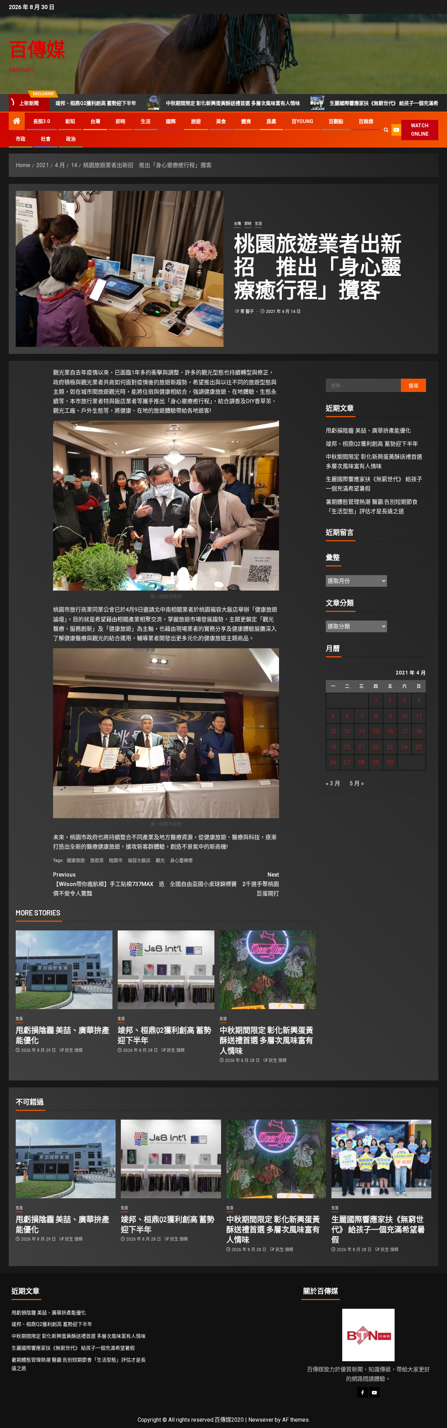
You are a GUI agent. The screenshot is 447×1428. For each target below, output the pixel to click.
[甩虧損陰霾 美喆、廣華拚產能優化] (64, 969)
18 (419, 731)
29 (376, 762)
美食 (221, 121)
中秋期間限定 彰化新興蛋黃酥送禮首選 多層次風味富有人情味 (175, 103)
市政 (20, 139)
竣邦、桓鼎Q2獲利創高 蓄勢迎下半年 (372, 444)
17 (404, 731)
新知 (70, 121)
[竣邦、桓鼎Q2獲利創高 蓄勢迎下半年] (166, 969)
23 (390, 747)
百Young (302, 121)
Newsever (260, 1419)
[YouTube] (374, 1392)
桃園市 (116, 860)
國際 (171, 121)
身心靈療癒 (181, 860)
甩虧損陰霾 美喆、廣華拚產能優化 (368, 430)
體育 (246, 121)
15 (376, 731)
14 (361, 731)
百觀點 (336, 121)
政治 (71, 139)
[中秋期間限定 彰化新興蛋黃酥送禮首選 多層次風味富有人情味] (268, 969)
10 (404, 716)
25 (419, 747)
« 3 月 (333, 783)
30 (390, 762)
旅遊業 (97, 860)
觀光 (160, 860)
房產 (271, 121)
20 (347, 747)
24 (404, 747)
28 (361, 762)
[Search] (386, 130)
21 (361, 747)
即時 (120, 121)
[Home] (17, 122)
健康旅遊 (76, 860)
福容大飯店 (139, 860)
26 (333, 762)
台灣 (95, 121)
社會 (46, 139)
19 (333, 747)
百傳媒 (37, 49)
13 (347, 731)
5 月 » (357, 783)
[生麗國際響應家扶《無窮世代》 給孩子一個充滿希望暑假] (381, 1159)
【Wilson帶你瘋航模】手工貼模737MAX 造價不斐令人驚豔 (108, 884)
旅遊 (196, 121)
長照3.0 (41, 121)
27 (347, 762)
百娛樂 (366, 121)
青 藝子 (247, 311)
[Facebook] (362, 1392)
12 (333, 731)
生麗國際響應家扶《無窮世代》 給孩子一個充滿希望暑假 (333, 103)
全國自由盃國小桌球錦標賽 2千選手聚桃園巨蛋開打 (224, 884)
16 (390, 731)
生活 (146, 121)
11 (419, 716)
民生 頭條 (74, 1050)
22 (376, 747)
